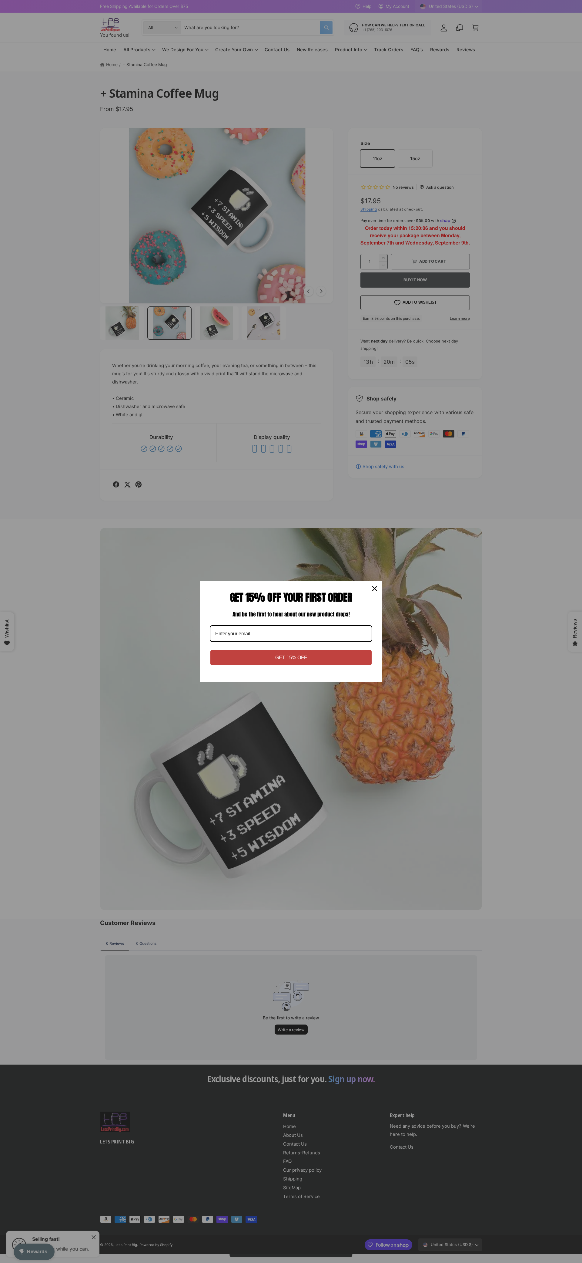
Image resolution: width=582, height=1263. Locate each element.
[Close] (374, 588)
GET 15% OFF (291, 657)
